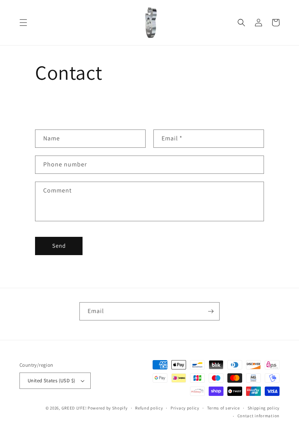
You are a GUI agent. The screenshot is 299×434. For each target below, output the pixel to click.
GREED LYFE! (74, 408)
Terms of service (223, 408)
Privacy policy (185, 408)
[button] (23, 22)
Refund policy (149, 408)
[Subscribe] (210, 311)
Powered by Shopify (108, 408)
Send (59, 245)
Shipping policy (264, 408)
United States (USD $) (51, 380)
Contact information (258, 415)
